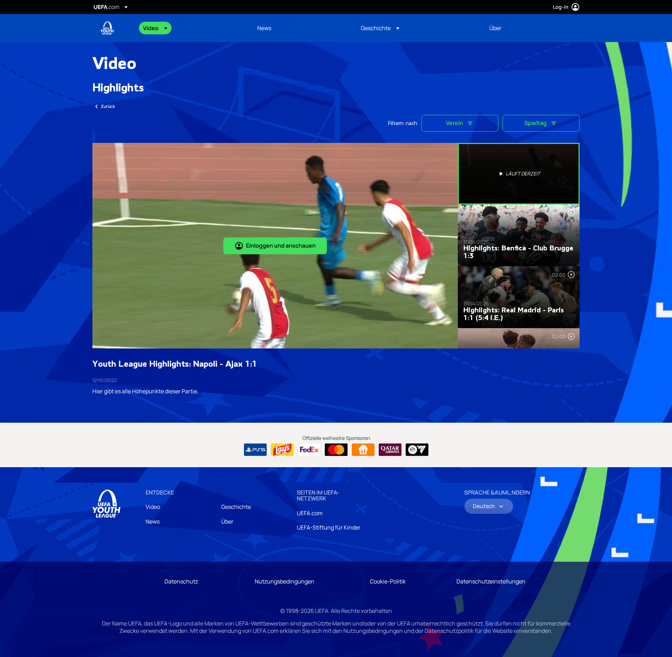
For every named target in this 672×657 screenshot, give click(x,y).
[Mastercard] (336, 449)
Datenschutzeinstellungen (490, 581)
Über (227, 521)
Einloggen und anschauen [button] (281, 245)
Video (153, 507)
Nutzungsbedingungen (284, 581)
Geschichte (236, 507)
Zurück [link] (108, 106)
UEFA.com (310, 513)
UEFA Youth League (107, 28)
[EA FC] (417, 449)
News (153, 521)
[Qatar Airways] (390, 449)
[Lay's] (282, 449)
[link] (264, 28)
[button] (155, 28)
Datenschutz (181, 581)
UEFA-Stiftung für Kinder (328, 527)
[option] (519, 174)
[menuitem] (191, 28)
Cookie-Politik (388, 581)
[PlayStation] (255, 449)
